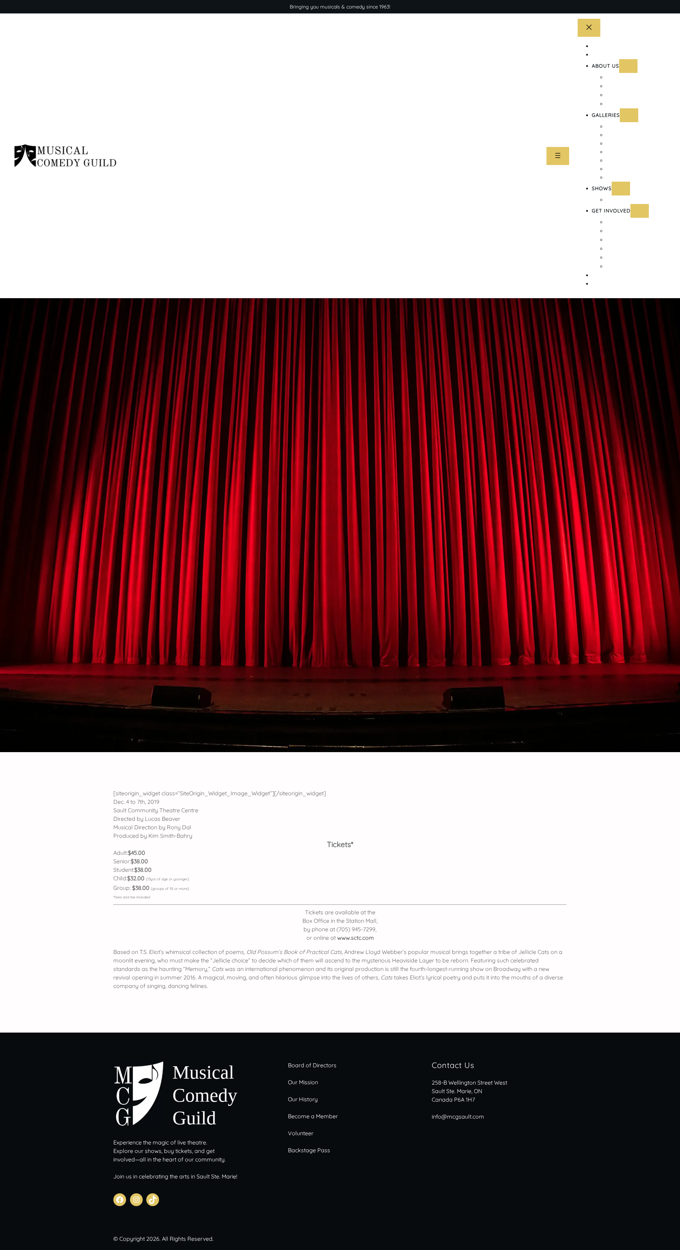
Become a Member (313, 1116)
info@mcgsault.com (458, 1116)
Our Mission (303, 1082)
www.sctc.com (355, 937)
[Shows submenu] (621, 188)
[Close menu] (589, 28)
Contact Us (453, 1065)
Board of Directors (312, 1065)
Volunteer (300, 1133)
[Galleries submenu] (629, 115)
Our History (303, 1099)
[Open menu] (557, 156)
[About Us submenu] (628, 66)
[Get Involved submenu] (639, 211)
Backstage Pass (309, 1150)
